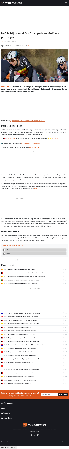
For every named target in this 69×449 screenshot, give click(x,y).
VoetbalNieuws (64, 442)
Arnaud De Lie (5, 260)
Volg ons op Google (9, 41)
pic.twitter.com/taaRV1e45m (31, 143)
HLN (35, 188)
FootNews (55, 442)
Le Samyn (14, 260)
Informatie (5, 413)
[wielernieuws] (34, 425)
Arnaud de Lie (6, 87)
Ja (7, 250)
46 (28, 45)
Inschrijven (63, 394)
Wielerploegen (7, 403)
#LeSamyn (55, 138)
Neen (8, 253)
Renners (4, 408)
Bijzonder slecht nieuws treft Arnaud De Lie (27, 121)
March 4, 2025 (34, 147)
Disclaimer (48, 442)
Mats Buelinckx (7, 45)
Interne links (6, 418)
